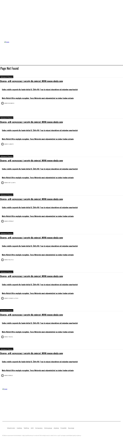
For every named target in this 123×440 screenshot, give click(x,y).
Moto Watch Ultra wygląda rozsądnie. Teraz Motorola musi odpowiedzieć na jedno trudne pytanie (38, 98)
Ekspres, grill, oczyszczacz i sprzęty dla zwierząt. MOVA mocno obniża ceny (31, 81)
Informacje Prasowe (7, 77)
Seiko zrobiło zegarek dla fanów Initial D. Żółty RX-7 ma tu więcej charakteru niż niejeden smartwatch (40, 89)
